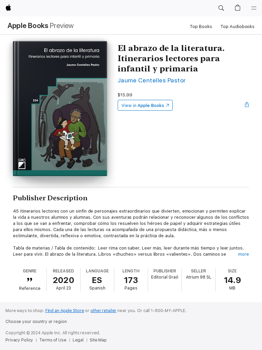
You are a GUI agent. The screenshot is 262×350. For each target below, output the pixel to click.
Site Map (98, 340)
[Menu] (254, 8)
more (243, 254)
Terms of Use (53, 340)
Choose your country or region (36, 321)
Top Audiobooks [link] (237, 26)
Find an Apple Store (64, 310)
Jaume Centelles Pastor (152, 80)
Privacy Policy (19, 340)
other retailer (103, 310)
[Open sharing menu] (247, 105)
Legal (78, 340)
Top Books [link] (201, 26)
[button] (221, 8)
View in (142, 105)
